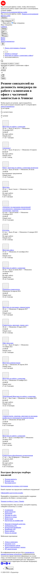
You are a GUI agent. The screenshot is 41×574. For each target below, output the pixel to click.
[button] (3, 38)
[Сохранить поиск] (3, 75)
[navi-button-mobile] (3, 44)
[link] (4, 33)
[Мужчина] (5, 321)
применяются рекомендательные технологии (17, 553)
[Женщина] (5, 123)
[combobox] (10, 64)
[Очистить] (3, 68)
